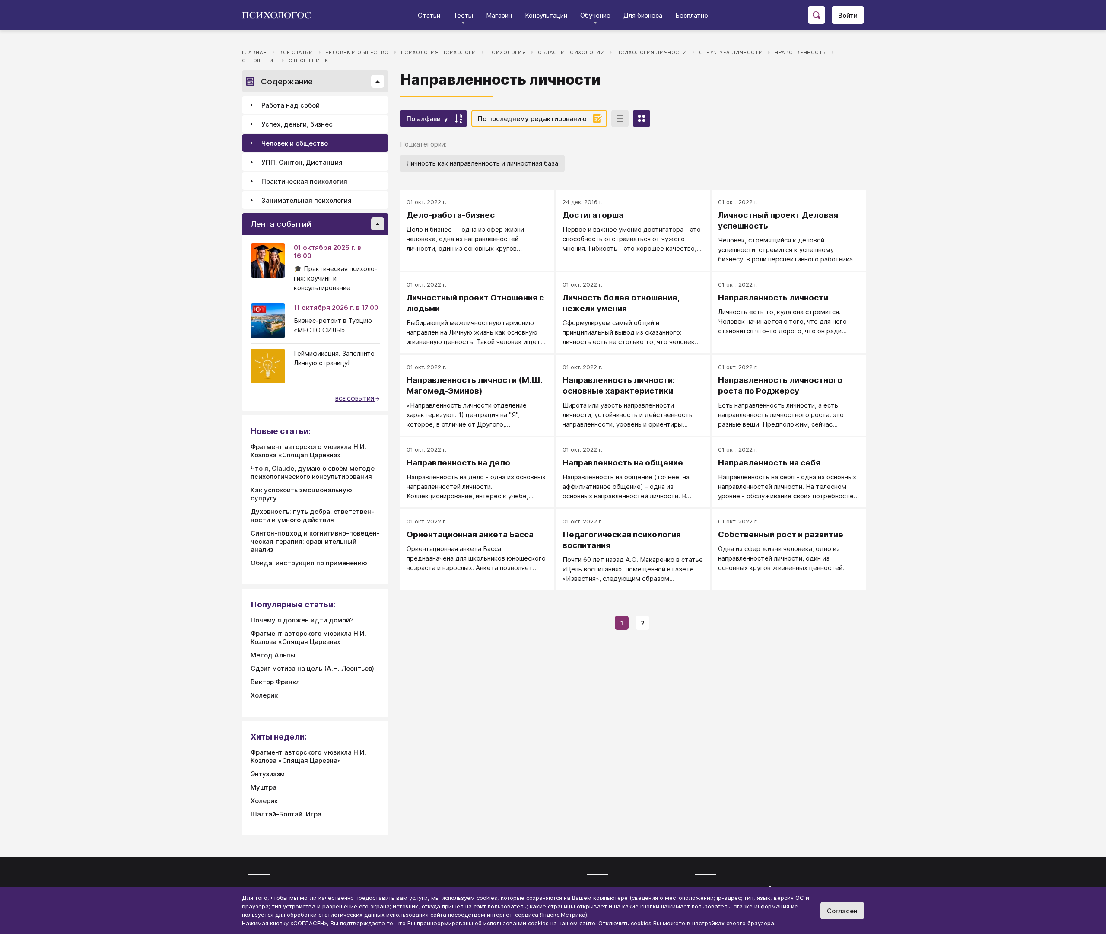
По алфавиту (427, 119)
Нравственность (800, 52)
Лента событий (281, 224)
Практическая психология (304, 181)
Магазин (499, 15)
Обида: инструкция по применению (309, 563)
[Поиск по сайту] (816, 15)
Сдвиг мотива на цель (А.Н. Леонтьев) (312, 668)
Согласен (842, 911)
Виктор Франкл (275, 682)
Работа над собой (290, 105)
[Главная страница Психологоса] (280, 15)
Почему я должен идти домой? (302, 620)
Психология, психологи (438, 52)
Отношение (259, 60)
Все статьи (296, 52)
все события (355, 398)
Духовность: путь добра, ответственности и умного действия (312, 515)
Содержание (287, 81)
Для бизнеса (642, 15)
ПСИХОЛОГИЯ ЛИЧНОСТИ (652, 52)
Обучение (595, 15)
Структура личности (731, 52)
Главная (254, 52)
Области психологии (571, 52)
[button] (377, 81)
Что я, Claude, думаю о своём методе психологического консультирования (313, 472)
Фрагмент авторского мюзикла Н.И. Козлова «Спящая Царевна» (308, 451)
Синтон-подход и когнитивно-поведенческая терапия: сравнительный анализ (315, 541)
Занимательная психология (306, 200)
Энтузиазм (268, 774)
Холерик (264, 695)
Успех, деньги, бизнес (297, 124)
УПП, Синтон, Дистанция (302, 162)
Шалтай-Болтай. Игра (286, 814)
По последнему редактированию (532, 119)
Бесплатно (691, 15)
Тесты (463, 15)
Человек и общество (357, 52)
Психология (507, 52)
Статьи (429, 15)
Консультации (546, 15)
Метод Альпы (273, 655)
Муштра (263, 787)
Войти (848, 15)
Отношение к (308, 60)
